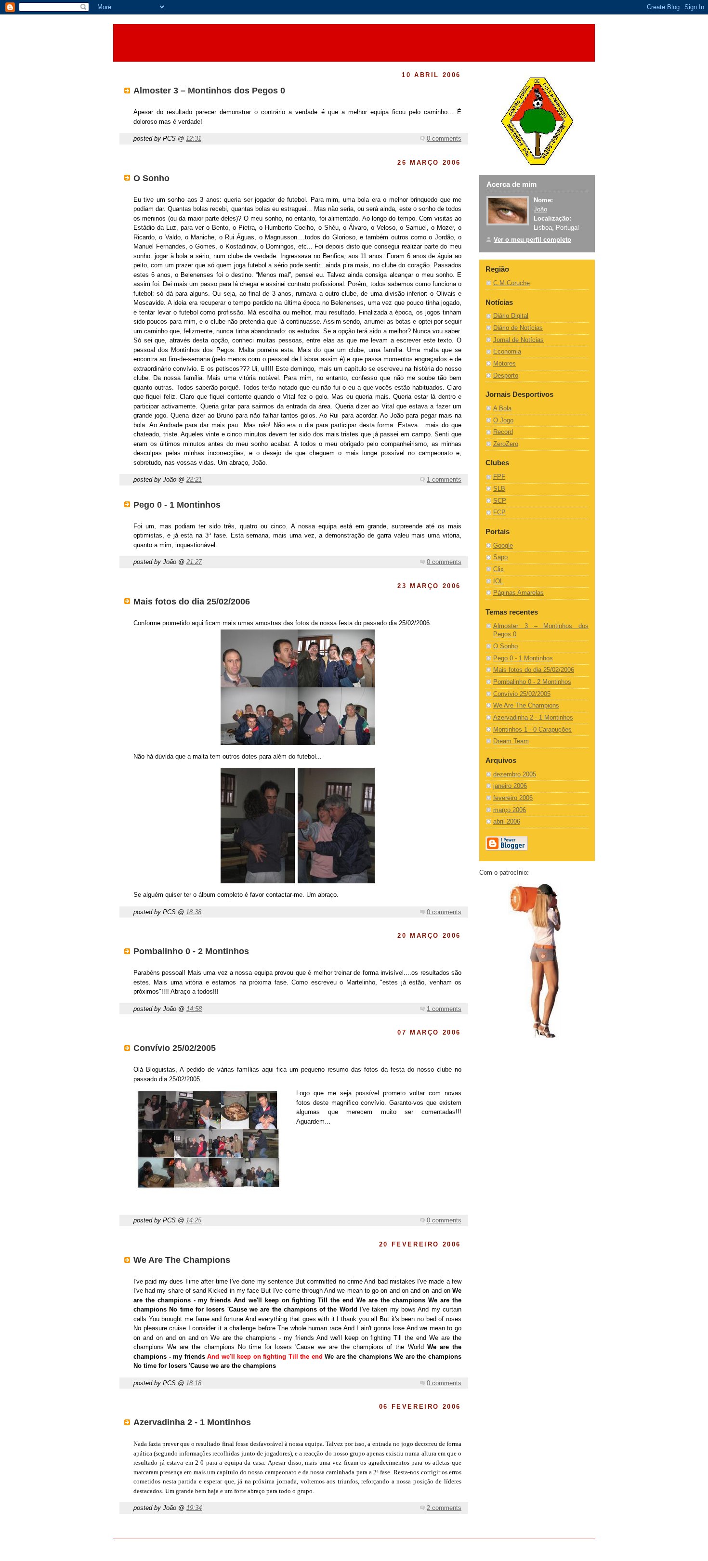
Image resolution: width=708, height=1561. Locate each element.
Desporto (505, 375)
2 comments (444, 1507)
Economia (507, 351)
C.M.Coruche (511, 283)
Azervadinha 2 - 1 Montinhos (533, 717)
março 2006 (509, 810)
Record (503, 432)
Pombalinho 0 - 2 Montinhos (532, 682)
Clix (498, 569)
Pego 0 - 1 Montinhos (523, 658)
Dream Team (511, 741)
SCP (499, 501)
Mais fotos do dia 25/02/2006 (533, 670)
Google (503, 545)
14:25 (193, 1220)
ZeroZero (505, 444)
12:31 (193, 138)
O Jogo (503, 420)
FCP (499, 512)
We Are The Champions (526, 705)
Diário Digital (510, 316)
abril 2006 (506, 821)
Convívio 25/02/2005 (522, 694)
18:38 (193, 912)
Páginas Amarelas (518, 593)
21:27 (194, 561)
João (540, 209)
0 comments (444, 138)
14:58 (194, 1008)
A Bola (502, 408)
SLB (499, 488)
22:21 (194, 479)
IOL (498, 581)
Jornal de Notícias (518, 340)
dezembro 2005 (514, 774)
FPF (499, 476)
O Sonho (505, 646)
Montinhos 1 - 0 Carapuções (532, 729)
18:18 (193, 1383)
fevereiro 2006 (513, 798)
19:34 (194, 1507)
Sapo (500, 557)
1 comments (444, 479)
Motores (504, 363)
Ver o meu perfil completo (532, 239)
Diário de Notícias (518, 328)
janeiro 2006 (510, 786)
